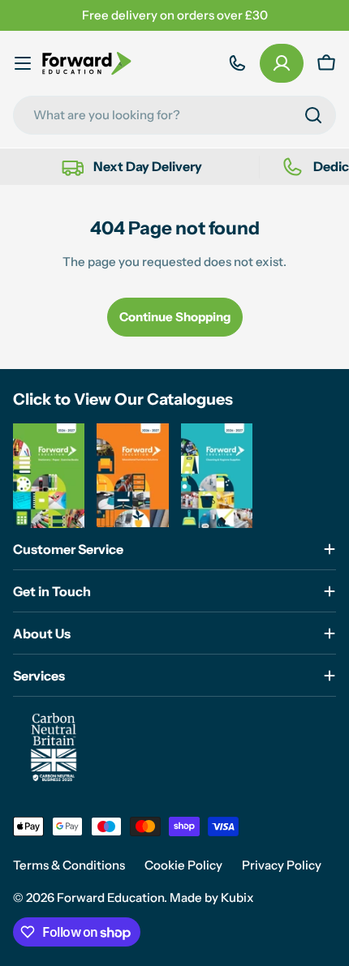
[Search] (313, 115)
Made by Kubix (212, 897)
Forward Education (110, 897)
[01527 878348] (237, 63)
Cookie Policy (183, 865)
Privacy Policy (281, 865)
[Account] (282, 63)
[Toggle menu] (22, 63)
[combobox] (174, 115)
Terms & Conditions (69, 865)
